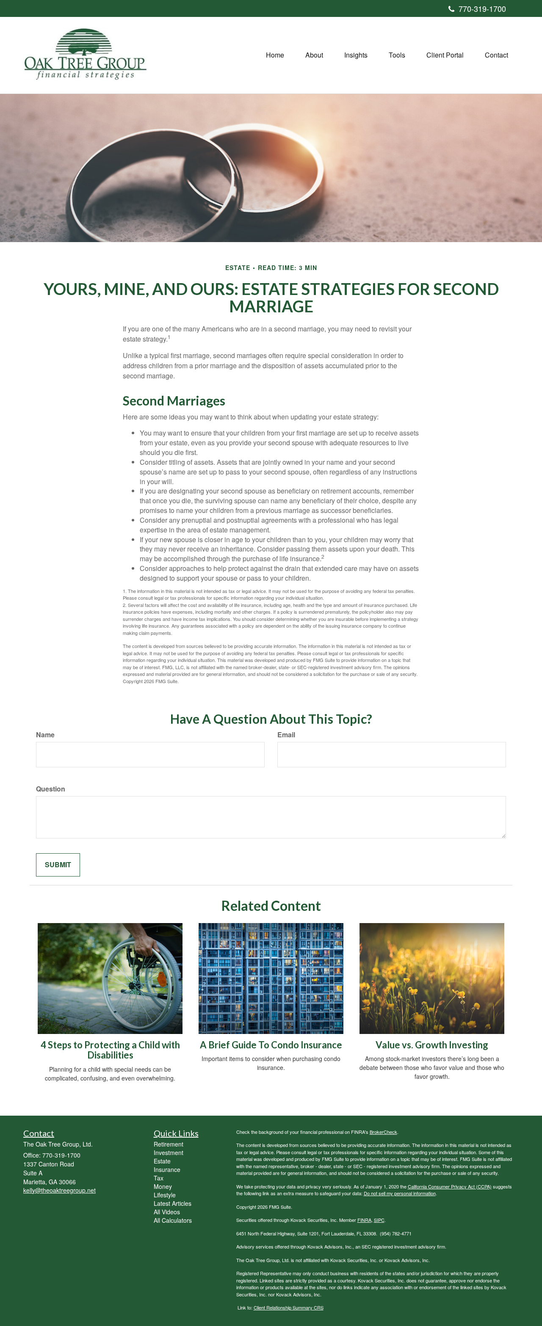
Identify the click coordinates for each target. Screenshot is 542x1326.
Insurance (167, 1169)
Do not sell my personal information (400, 1193)
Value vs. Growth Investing (432, 1044)
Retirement (168, 1144)
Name (45, 734)
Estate (162, 1161)
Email (286, 734)
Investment (168, 1152)
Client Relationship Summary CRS (289, 1307)
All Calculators (173, 1220)
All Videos (167, 1211)
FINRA (364, 1219)
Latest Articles (172, 1203)
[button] (314, 55)
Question (50, 789)
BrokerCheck (383, 1131)
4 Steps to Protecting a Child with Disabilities (110, 1050)
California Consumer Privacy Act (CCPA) (450, 1186)
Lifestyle (165, 1195)
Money (163, 1186)
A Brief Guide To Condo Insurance (271, 1044)
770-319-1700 (482, 8)
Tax (158, 1178)
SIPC (379, 1219)
